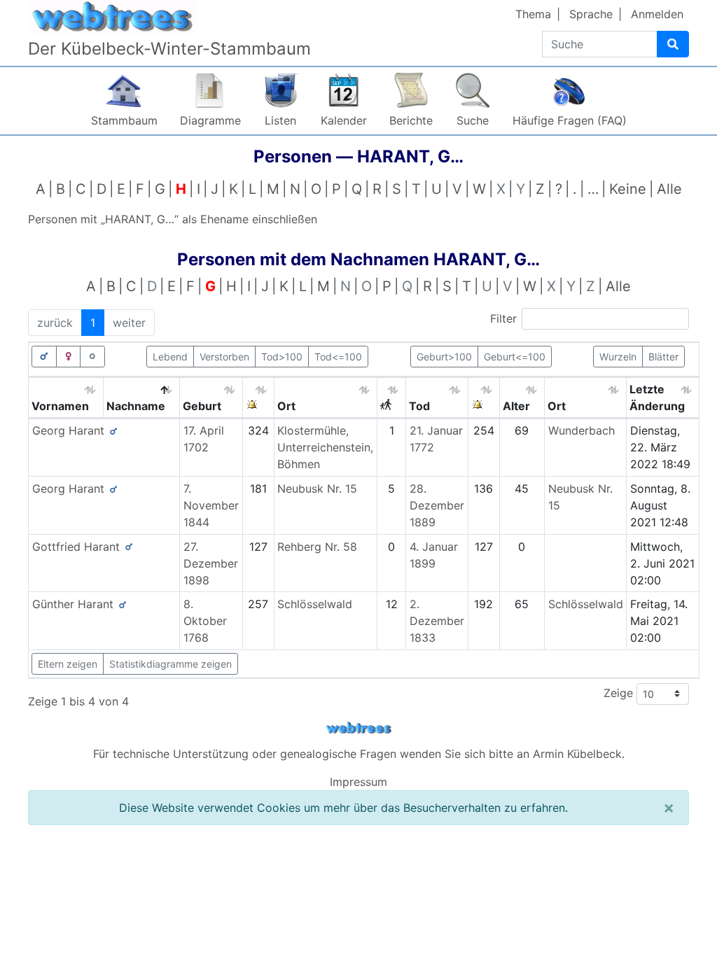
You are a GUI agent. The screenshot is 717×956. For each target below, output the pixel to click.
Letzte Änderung (657, 397)
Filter (503, 318)
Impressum (358, 782)
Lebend (170, 357)
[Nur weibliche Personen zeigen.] (68, 356)
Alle (669, 189)
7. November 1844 (211, 505)
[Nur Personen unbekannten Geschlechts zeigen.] (92, 356)
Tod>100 (281, 357)
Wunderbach (581, 430)
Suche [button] (473, 120)
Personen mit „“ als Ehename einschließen (172, 219)
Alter (516, 406)
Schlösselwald (314, 604)
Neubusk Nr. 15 (317, 488)
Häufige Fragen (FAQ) (570, 120)
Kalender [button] (344, 120)
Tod (419, 406)
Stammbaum (124, 120)
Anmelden (657, 14)
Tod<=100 (338, 357)
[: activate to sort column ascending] (258, 398)
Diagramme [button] (210, 120)
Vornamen (60, 406)
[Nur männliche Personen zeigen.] (44, 356)
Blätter (663, 357)
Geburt (202, 406)
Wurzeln (617, 357)
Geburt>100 (444, 357)
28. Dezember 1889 (437, 505)
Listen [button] (280, 120)
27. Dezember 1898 (210, 563)
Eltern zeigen (67, 664)
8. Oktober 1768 (205, 621)
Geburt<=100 (514, 357)
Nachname (135, 406)
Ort (286, 406)
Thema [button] (533, 14)
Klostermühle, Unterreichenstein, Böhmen (325, 447)
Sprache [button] (591, 14)
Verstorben (224, 357)
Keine (627, 189)
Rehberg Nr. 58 (317, 547)
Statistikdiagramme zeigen (170, 664)
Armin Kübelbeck (577, 754)
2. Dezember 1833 (437, 621)
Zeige (620, 693)
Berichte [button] (411, 120)
